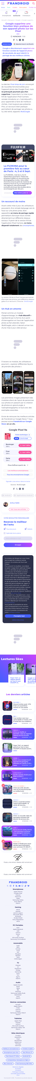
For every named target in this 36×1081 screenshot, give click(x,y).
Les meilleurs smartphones (18, 470)
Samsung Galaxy (18, 900)
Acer (18, 927)
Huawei (18, 895)
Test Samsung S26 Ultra (24, 1063)
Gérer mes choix (18, 620)
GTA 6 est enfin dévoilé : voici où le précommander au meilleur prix (22, 789)
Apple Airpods (18, 985)
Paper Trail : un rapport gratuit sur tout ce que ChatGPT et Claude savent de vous (16, 680)
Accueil (3, 20)
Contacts (18, 1070)
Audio (18, 982)
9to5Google (28, 301)
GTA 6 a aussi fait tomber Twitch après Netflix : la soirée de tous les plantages (21, 803)
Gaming (18, 907)
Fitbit (18, 1008)
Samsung (18, 972)
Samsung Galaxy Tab (18, 1027)
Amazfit (18, 1004)
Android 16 (26, 1056)
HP (18, 936)
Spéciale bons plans (13, 533)
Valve (18, 921)
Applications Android (24, 495)
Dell (18, 931)
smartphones (28, 225)
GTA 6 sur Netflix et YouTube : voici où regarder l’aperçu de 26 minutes (22, 733)
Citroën (18, 949)
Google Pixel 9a (18, 429)
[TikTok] (25, 886)
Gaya (18, 1039)
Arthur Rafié (14, 503)
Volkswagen (18, 959)
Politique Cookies (18, 1072)
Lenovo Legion (18, 913)
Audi (18, 945)
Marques (11, 20)
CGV (18, 1075)
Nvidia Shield (18, 918)
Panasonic (18, 968)
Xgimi (18, 977)
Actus (3, 7)
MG (18, 952)
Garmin (18, 1009)
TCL (18, 975)
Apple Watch (18, 1006)
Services (15, 800)
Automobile (18, 943)
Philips (18, 970)
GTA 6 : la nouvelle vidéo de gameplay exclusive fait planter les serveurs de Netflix (22, 817)
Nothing (18, 991)
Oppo (18, 898)
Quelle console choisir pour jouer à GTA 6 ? (22, 775)
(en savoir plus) (16, 593)
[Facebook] (13, 886)
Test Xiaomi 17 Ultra (12, 1056)
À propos (18, 1068)
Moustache (18, 1040)
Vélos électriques (18, 1033)
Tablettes (18, 1018)
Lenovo (18, 932)
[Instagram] (10, 886)
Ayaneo (18, 911)
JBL (18, 990)
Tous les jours (11, 529)
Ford (18, 950)
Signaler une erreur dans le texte (18, 481)
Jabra (18, 988)
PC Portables (18, 925)
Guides (15, 7)
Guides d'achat (17, 773)
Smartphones (18, 889)
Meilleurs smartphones (11, 1049)
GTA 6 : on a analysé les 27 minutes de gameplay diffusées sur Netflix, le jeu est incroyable (22, 761)
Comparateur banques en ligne (18, 1060)
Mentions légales (18, 1067)
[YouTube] (19, 886)
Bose (18, 986)
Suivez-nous (7, 44)
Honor (18, 934)
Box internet (8, 1063)
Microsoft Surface (18, 937)
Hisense (18, 965)
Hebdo (29, 529)
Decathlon (18, 1037)
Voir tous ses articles (18, 509)
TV (18, 963)
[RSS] (16, 886)
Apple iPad (18, 1021)
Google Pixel (18, 893)
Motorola (18, 896)
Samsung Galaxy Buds (18, 993)
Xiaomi (18, 903)
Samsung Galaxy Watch (18, 1013)
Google (18, 20)
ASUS (18, 909)
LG (18, 967)
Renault (18, 955)
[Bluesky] (28, 886)
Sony (18, 973)
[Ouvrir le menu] (2, 3)
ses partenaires (9, 602)
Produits (15, 730)
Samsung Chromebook (18, 939)
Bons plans (23, 7)
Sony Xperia (18, 901)
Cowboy (18, 1035)
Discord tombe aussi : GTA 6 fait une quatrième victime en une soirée (22, 705)
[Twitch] (22, 886)
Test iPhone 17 (27, 1052)
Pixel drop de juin (17, 84)
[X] (7, 886)
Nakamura (18, 1042)
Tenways (18, 1044)
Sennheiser (18, 995)
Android (7, 495)
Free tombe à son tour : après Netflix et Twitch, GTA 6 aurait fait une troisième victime (22, 719)
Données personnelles (18, 1073)
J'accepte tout (19, 616)
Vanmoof (18, 1045)
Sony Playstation (18, 919)
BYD (18, 947)
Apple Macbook (18, 929)
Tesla (18, 957)
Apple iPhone (18, 891)
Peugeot (18, 954)
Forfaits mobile (28, 1049)
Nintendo (18, 916)
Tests (8, 7)
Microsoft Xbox (18, 914)
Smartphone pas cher (11, 1052)
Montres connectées (18, 1002)
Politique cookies (14, 612)
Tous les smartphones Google (18, 475)
